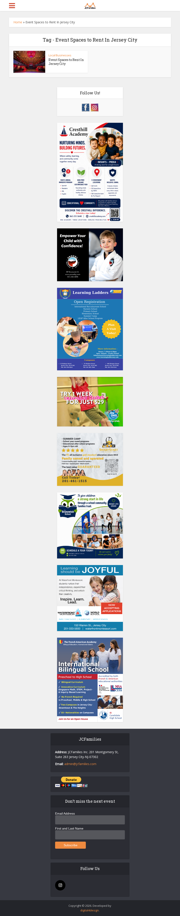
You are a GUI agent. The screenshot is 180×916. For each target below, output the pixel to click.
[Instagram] (60, 885)
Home (17, 22)
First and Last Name (69, 828)
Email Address (65, 813)
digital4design (89, 910)
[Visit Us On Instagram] (94, 107)
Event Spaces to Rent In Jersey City (66, 62)
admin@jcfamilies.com (80, 764)
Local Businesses (60, 55)
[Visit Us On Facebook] (85, 107)
